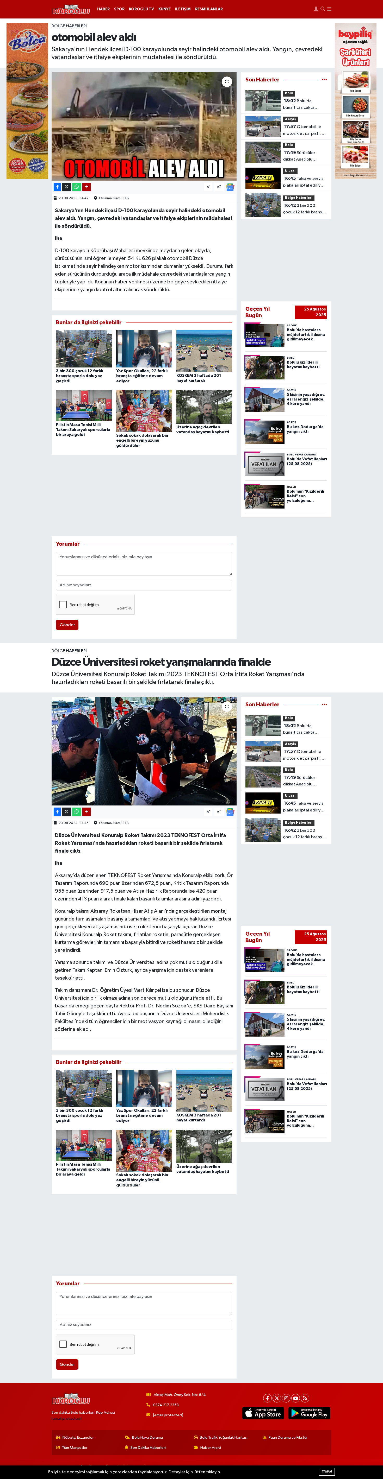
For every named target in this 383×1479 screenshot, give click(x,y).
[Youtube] (295, 1398)
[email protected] (67, 1418)
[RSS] (305, 1398)
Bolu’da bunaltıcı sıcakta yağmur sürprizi (298, 105)
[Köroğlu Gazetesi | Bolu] (71, 9)
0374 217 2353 (166, 1405)
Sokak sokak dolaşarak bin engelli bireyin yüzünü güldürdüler (142, 440)
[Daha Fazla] (86, 187)
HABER (103, 9)
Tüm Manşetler (75, 1448)
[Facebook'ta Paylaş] (57, 187)
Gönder (67, 625)
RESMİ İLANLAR (209, 9)
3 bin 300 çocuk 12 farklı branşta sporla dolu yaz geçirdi (79, 376)
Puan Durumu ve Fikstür (288, 1437)
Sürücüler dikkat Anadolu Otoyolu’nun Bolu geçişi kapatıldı (300, 156)
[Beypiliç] (355, 101)
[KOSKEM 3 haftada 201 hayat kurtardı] (204, 351)
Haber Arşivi (210, 1448)
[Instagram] (286, 1398)
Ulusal (290, 171)
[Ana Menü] (329, 9)
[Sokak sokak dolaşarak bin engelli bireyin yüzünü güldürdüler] (144, 411)
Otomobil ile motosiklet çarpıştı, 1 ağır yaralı (303, 130)
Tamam (327, 1471)
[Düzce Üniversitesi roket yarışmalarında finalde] (144, 751)
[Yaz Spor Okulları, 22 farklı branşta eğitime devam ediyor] (144, 349)
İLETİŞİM (183, 9)
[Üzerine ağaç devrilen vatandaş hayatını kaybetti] (204, 407)
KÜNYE (164, 9)
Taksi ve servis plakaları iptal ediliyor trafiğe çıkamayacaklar (304, 182)
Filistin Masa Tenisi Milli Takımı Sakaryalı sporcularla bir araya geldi (83, 430)
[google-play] (309, 1413)
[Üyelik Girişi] (316, 9)
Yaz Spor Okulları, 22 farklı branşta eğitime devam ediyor (142, 376)
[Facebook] (267, 1398)
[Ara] (322, 9)
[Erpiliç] (27, 101)
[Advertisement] (144, 495)
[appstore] (263, 1413)
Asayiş (290, 119)
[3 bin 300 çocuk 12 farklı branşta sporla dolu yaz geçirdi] (84, 349)
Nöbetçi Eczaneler (78, 1437)
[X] (277, 1398)
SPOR (119, 9)
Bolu (289, 93)
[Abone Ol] (230, 187)
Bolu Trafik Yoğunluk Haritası (224, 1437)
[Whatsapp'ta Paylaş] (76, 187)
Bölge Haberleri (69, 26)
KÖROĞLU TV (141, 9)
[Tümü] (324, 80)
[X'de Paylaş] (66, 187)
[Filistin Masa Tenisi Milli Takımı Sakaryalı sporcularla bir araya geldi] (84, 405)
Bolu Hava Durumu (147, 1437)
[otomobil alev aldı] (144, 126)
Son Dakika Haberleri (148, 1448)
